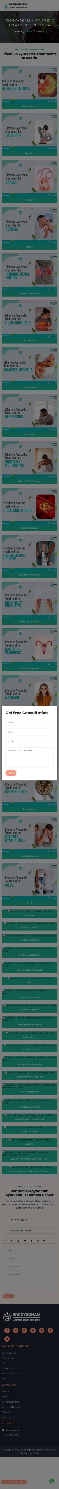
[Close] (54, 709)
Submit (10, 772)
